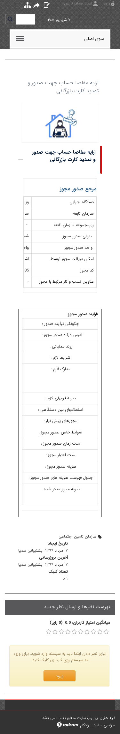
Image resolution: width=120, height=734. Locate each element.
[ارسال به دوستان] (35, 6)
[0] (49, 632)
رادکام (84, 725)
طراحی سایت (103, 725)
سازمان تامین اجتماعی (78, 536)
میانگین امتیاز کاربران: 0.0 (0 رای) (80, 623)
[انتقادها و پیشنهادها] (45, 5)
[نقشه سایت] (26, 5)
